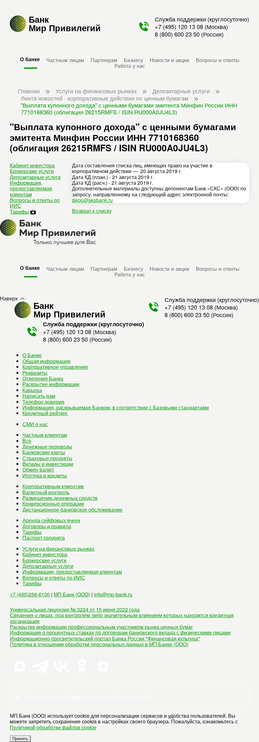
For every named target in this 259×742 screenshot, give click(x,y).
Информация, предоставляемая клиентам (31, 188)
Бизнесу (133, 60)
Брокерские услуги (32, 171)
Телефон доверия (43, 401)
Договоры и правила (46, 526)
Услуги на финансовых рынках (58, 548)
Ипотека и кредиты (44, 475)
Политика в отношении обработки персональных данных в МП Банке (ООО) (99, 644)
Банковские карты (43, 452)
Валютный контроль (45, 492)
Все (26, 440)
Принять (20, 738)
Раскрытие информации (50, 384)
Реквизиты (34, 372)
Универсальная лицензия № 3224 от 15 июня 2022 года (75, 609)
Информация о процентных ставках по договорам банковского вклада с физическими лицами (120, 632)
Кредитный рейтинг (45, 413)
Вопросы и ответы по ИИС (35, 202)
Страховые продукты (47, 458)
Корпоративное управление (55, 366)
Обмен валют (38, 469)
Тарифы (19, 211)
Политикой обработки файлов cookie (53, 727)
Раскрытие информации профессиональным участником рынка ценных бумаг (101, 626)
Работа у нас (129, 65)
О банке (30, 59)
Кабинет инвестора (32, 165)
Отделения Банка (42, 378)
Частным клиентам (44, 434)
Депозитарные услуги (35, 177)
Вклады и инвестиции (47, 463)
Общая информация (46, 361)
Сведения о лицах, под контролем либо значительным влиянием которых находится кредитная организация (122, 618)
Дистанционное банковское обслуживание (72, 509)
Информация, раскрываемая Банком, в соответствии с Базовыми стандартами (115, 407)
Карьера (32, 390)
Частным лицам (65, 60)
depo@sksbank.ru (92, 200)
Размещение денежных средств (60, 497)
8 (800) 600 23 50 (177, 34)
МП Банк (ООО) (72, 594)
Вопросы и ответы (217, 60)
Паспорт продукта (43, 537)
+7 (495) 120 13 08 (179, 26)
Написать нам (38, 395)
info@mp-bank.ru (113, 594)
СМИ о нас (35, 424)
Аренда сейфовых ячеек (51, 520)
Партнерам (104, 60)
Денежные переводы (47, 446)
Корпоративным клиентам (53, 486)
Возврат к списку (91, 210)
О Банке (32, 355)
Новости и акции (169, 60)
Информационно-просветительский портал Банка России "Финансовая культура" (105, 638)
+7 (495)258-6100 (30, 594)
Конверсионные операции (53, 503)
